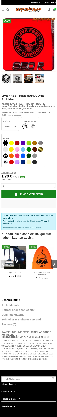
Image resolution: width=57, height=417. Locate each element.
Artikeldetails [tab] (10, 305)
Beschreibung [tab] (10, 300)
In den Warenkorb (31, 194)
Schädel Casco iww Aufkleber (42, 273)
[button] (3, 264)
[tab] (28, 325)
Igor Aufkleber (15, 272)
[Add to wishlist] (28, 203)
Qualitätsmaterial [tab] (12, 314)
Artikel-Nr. (5, 173)
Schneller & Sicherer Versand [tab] (21, 319)
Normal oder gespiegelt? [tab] (18, 310)
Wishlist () (51, 2)
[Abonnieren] (53, 378)
